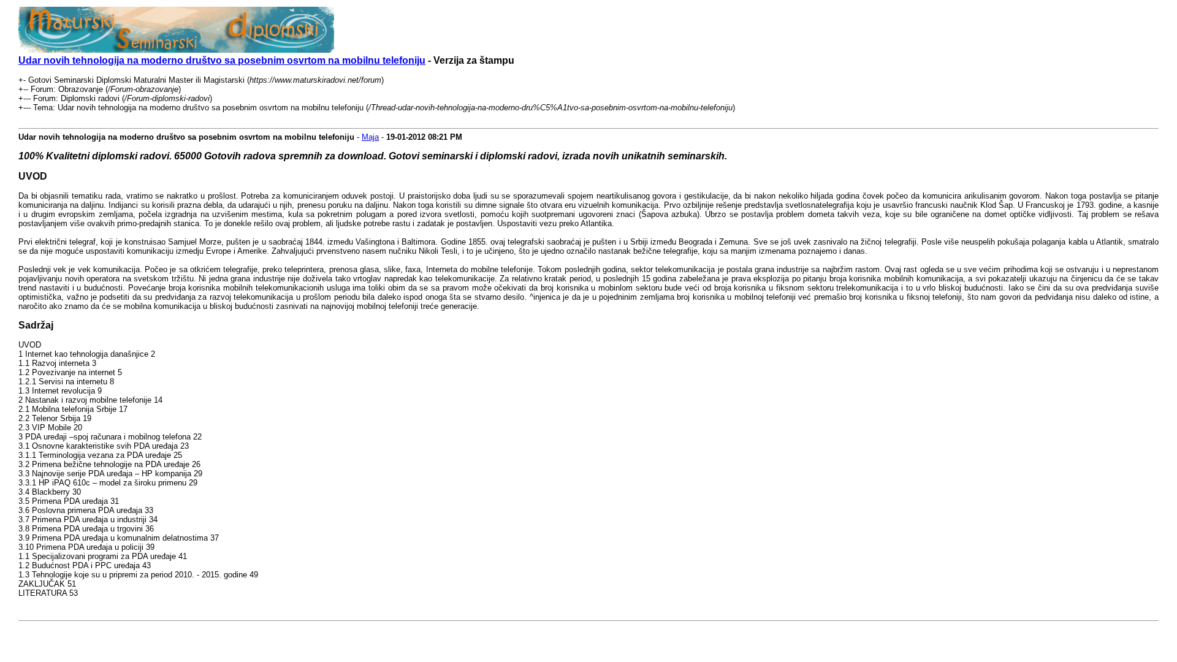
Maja (370, 137)
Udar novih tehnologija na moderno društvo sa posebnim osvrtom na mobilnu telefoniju (221, 60)
